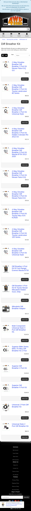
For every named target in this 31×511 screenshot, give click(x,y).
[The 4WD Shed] (15, 20)
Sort (12, 54)
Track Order (15, 453)
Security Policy (15, 489)
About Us (15, 465)
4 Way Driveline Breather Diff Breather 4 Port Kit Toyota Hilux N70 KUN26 (19, 213)
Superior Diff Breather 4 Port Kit (19, 386)
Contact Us (15, 468)
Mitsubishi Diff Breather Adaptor (18, 307)
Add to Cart (25, 79)
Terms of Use (15, 471)
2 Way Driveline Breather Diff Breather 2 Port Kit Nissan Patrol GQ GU (19, 66)
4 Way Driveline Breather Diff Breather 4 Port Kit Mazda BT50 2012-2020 (19, 152)
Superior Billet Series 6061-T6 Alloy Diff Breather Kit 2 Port (20, 349)
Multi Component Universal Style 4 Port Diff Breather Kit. (19, 329)
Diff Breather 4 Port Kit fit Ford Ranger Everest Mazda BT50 (20, 268)
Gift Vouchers (15, 459)
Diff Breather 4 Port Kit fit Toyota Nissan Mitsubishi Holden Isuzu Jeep (20, 289)
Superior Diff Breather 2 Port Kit (19, 367)
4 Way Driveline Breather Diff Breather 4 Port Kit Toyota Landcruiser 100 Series (19, 233)
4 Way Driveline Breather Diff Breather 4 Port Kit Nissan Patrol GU (19, 195)
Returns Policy (15, 486)
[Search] (28, 29)
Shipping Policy (15, 483)
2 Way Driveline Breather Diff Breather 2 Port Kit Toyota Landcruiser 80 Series (19, 89)
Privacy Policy (15, 480)
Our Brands (15, 474)
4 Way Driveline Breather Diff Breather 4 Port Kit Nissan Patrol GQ (19, 174)
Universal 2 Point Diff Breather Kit (20, 406)
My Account (15, 450)
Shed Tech (15, 456)
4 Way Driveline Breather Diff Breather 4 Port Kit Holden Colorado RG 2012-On (20, 133)
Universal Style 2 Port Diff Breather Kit (20, 425)
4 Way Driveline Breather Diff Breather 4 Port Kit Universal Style (19, 252)
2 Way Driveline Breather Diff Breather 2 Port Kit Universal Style (19, 111)
